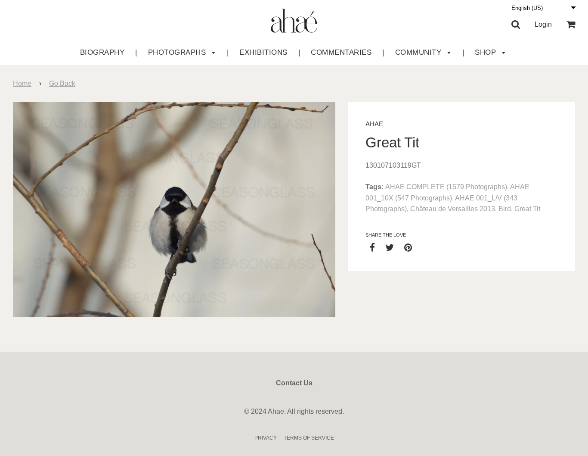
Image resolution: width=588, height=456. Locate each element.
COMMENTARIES (341, 52)
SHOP (486, 52)
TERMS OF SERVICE (309, 438)
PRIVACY (265, 438)
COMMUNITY (419, 52)
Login (543, 24)
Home (22, 83)
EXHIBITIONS (263, 52)
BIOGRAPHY (102, 52)
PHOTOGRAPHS (178, 52)
